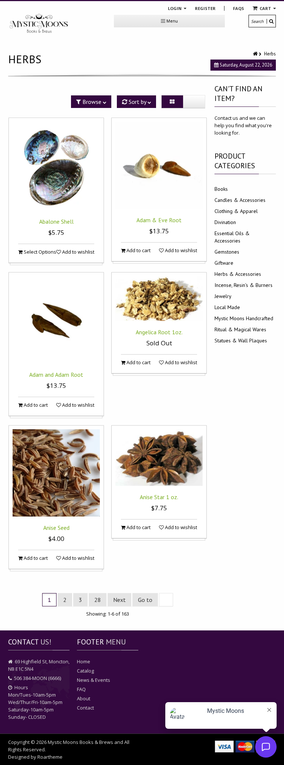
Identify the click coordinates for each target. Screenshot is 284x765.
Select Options (39, 251)
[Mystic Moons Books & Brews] (39, 23)
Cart (265, 8)
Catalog (85, 670)
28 (97, 599)
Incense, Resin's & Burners (243, 285)
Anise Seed (56, 527)
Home (83, 661)
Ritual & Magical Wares (240, 329)
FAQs (238, 8)
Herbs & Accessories (237, 274)
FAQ (81, 689)
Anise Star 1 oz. (159, 497)
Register (205, 8)
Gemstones (226, 251)
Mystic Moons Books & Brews (80, 742)
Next (119, 599)
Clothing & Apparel (236, 211)
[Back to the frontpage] (256, 54)
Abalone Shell (56, 221)
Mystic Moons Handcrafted (243, 318)
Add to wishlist (77, 251)
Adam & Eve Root (159, 220)
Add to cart (138, 250)
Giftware (223, 263)
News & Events (93, 680)
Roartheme (49, 757)
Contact (85, 707)
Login (175, 8)
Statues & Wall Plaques (240, 340)
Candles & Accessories (240, 200)
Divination (225, 222)
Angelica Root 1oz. (159, 332)
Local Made (227, 307)
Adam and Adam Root (56, 374)
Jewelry (222, 296)
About (83, 698)
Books (221, 189)
